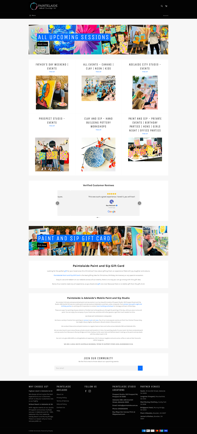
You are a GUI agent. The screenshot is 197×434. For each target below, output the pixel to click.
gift (65, 271)
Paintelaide (37, 431)
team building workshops (105, 306)
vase (96, 320)
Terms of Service (63, 401)
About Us (60, 394)
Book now (42, 44)
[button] (57, 203)
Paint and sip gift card (74, 238)
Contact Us (61, 407)
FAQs (58, 411)
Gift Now (42, 245)
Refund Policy (62, 404)
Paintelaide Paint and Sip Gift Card (67, 275)
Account (165, 15)
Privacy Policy (62, 398)
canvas (86, 320)
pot (91, 320)
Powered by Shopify (47, 431)
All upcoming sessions (73, 37)
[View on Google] (98, 202)
